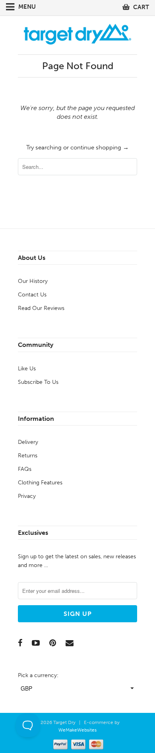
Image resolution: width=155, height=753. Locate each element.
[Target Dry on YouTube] (36, 643)
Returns (27, 455)
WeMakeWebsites (77, 730)
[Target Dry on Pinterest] (52, 643)
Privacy (27, 496)
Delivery (28, 442)
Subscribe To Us (38, 382)
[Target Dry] (77, 33)
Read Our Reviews (41, 308)
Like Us (27, 368)
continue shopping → (99, 147)
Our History (33, 281)
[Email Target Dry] (70, 643)
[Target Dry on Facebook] (20, 643)
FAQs (24, 469)
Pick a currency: (38, 675)
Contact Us (32, 294)
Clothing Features (40, 482)
